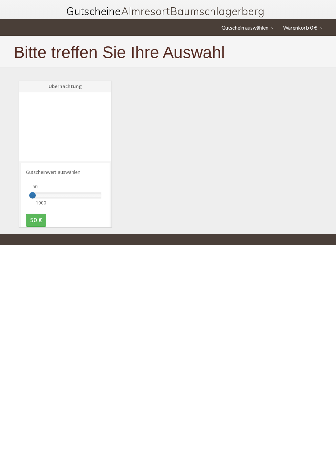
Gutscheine (165, 11)
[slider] (32, 195)
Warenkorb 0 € (300, 27)
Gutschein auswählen (244, 27)
